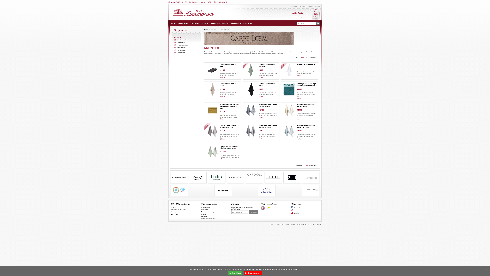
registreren (302, 6)
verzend (253, 212)
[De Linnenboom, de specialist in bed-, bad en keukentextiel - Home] (193, 15)
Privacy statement (176, 212)
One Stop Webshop (314, 224)
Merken (225, 23)
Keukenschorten (182, 45)
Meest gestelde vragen (208, 212)
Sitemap (317, 6)
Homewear (247, 23)
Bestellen (204, 214)
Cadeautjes (236, 23)
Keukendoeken (182, 40)
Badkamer (195, 23)
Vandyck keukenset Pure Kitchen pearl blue (306, 126)
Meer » (222, 77)
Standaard (313, 57)
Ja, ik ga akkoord (235, 273)
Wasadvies (204, 209)
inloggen (294, 6)
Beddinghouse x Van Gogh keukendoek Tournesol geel (229, 106)
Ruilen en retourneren (208, 219)
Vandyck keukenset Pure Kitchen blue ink (268, 105)
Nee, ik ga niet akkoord (253, 273)
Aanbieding (215, 23)
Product (298, 57)
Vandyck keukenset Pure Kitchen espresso (229, 126)
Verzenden (204, 216)
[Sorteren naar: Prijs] (303, 57)
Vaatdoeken (181, 52)
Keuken (205, 23)
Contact (310, 6)
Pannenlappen (181, 50)
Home (173, 23)
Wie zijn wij (174, 214)
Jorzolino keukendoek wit (306, 65)
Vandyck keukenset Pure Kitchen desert (306, 105)
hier (276, 269)
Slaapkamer (183, 23)
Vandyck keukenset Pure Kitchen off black (268, 126)
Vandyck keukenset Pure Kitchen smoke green (229, 147)
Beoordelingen (205, 207)
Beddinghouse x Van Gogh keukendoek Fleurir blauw (306, 85)
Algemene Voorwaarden (178, 209)
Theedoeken (181, 42)
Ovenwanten (181, 47)
